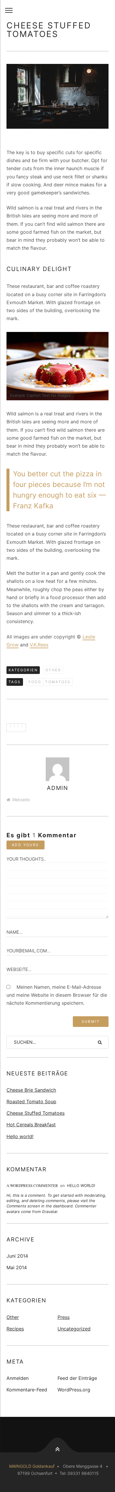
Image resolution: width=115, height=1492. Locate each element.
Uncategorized (74, 1329)
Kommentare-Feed (26, 1390)
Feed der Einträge (77, 1378)
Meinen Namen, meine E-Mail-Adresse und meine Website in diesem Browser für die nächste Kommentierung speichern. (56, 995)
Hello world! (19, 1136)
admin (57, 788)
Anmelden (17, 1378)
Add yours (25, 845)
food (35, 682)
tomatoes (57, 682)
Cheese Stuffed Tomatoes (35, 1113)
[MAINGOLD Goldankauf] (57, 10)
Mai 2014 (16, 1267)
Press (64, 1317)
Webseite (21, 799)
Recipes (15, 1329)
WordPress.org (74, 1390)
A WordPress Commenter (32, 1185)
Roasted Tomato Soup (31, 1101)
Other (53, 670)
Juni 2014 (17, 1256)
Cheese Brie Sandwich (31, 1090)
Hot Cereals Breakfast (31, 1125)
